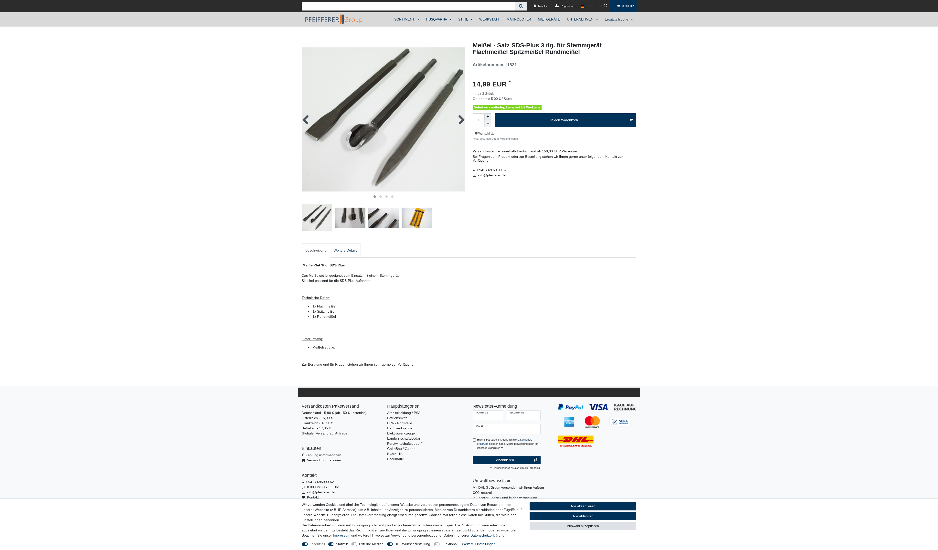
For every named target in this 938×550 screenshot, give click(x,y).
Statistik (342, 544)
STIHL (463, 19)
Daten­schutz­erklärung (487, 535)
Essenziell (317, 544)
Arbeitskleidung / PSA (403, 413)
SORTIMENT (405, 19)
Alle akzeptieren (583, 506)
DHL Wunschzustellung (412, 544)
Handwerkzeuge (399, 428)
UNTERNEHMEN (580, 19)
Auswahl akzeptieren (583, 526)
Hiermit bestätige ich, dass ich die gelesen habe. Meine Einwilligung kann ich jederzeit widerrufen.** (507, 443)
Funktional (449, 544)
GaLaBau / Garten (401, 449)
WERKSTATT (489, 19)
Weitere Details (345, 250)
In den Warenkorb (564, 120)
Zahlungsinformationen (323, 455)
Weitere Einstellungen (479, 544)
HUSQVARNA (437, 19)
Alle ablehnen (583, 516)
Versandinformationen (324, 460)
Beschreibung (316, 250)
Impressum (341, 535)
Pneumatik (395, 459)
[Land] (582, 6)
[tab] (316, 250)
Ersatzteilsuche (617, 19)
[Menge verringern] (487, 123)
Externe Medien (371, 544)
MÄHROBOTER (519, 19)
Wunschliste (486, 133)
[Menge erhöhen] (487, 116)
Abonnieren (505, 460)
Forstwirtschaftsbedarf (404, 443)
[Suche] (521, 6)
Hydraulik (394, 454)
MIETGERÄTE (549, 19)
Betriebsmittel (397, 418)
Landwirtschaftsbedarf (404, 438)
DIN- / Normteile (399, 423)
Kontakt (313, 497)
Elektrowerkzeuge (401, 433)
